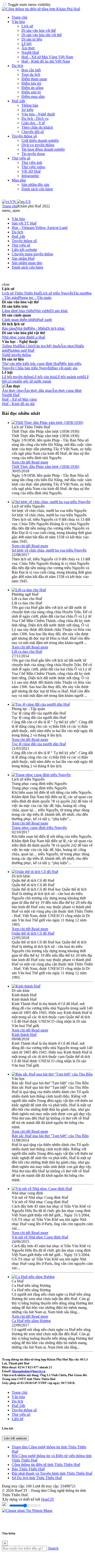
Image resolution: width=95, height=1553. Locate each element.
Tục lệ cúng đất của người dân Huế (39, 744)
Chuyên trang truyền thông (32, 254)
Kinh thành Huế (24, 1034)
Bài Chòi (26, 346)
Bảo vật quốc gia (64, 368)
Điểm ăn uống (32, 88)
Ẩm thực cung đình (67, 390)
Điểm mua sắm (33, 96)
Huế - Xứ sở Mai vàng (19, 399)
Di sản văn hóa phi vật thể (41, 35)
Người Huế (30, 52)
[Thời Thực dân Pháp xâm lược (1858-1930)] (47, 422)
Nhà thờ (22, 328)
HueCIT (47, 1499)
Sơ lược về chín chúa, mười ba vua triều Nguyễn (49, 550)
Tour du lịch (30, 74)
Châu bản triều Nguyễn (33, 368)
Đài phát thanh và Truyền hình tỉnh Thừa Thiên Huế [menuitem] (52, 1473)
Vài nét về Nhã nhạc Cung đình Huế (40, 1237)
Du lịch (17, 66)
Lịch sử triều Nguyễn (56, 293)
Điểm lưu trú (31, 83)
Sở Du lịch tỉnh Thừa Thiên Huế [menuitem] (37, 1478)
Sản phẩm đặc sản (35, 184)
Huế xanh (44, 319)
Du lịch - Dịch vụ (34, 118)
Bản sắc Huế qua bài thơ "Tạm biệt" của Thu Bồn (50, 1136)
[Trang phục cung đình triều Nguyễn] (41, 775)
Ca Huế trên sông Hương (31, 1321)
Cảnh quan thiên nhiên (19, 319)
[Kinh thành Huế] (26, 986)
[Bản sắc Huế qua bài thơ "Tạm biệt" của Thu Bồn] (52, 1074)
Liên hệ (17, 1419)
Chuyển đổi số (32, 132)
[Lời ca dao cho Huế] (29, 590)
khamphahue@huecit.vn (28, 1371)
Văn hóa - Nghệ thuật (38, 114)
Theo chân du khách (37, 127)
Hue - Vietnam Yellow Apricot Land (39, 228)
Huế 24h (18, 101)
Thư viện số (21, 158)
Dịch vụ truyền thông (37, 145)
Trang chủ (19, 17)
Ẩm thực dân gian (38, 390)
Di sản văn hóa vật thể (38, 30)
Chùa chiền (25, 311)
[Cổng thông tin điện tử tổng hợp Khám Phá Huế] (41, 9)
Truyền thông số (24, 136)
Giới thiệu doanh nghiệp (40, 140)
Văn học (40, 346)
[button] (11, 210)
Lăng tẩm (9, 311)
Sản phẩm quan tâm (27, 263)
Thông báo (29, 105)
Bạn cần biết (31, 70)
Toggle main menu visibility (29, 4)
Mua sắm (19, 180)
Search (53, 1548)
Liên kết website (24, 250)
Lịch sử (27, 26)
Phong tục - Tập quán (34, 297)
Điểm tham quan (34, 79)
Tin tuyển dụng (33, 154)
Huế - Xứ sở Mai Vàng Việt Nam (47, 57)
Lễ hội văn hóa (44, 377)
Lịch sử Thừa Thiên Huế (21, 293)
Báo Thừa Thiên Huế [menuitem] (28, 1469)
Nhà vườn (42, 311)
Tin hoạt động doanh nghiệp (43, 149)
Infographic (30, 176)
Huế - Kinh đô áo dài (18, 404)
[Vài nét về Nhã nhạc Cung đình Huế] (42, 1189)
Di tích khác (55, 328)
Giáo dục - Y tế (33, 123)
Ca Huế (39, 337)
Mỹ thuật (53, 346)
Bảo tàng (9, 328)
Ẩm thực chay (13, 390)
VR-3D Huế (31, 171)
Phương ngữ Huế (21, 350)
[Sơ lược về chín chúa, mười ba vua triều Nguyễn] (51, 502)
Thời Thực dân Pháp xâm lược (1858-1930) (45, 467)
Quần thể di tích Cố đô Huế (33, 933)
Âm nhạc (67, 346)
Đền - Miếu (37, 328)
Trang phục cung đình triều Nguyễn (39, 828)
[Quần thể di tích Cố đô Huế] (35, 872)
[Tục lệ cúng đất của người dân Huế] (41, 704)
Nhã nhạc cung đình (17, 337)
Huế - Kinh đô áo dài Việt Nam (45, 61)
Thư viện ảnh (31, 162)
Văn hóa (18, 22)
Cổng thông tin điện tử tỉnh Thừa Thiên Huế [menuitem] (46, 1464)
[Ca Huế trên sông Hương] (33, 1277)
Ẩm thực (28, 48)
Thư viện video (33, 167)
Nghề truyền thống (16, 355)
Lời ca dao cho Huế (27, 651)
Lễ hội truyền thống (17, 377)
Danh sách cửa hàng (37, 189)
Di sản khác (59, 311)
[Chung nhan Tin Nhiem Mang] (27, 1510)
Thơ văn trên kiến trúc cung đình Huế (31, 364)
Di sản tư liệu (31, 39)
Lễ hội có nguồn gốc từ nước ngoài (45, 379)
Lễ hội (26, 44)
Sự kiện (27, 110)
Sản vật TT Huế (24, 223)
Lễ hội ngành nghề (70, 377)
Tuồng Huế (10, 346)
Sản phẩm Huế (23, 258)
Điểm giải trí (31, 92)
